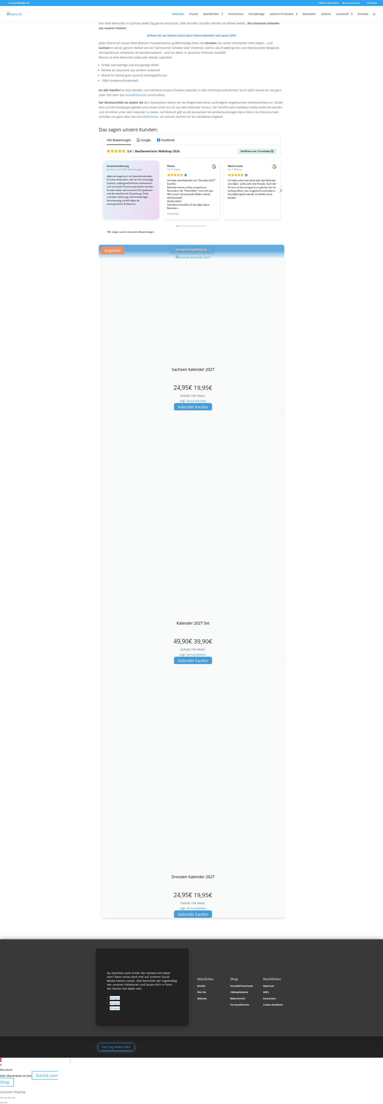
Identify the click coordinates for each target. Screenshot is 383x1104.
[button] (144, 140)
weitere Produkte (281, 14)
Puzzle (193, 14)
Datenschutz (269, 998)
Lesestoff (342, 14)
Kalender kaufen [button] (193, 407)
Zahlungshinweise (239, 992)
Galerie (326, 14)
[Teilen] (9, 1097)
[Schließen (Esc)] (13, 1097)
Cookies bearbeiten (273, 1004)
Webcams (202, 998)
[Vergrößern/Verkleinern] (1, 1097)
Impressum (268, 986)
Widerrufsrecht (237, 998)
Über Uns (201, 992)
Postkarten (235, 14)
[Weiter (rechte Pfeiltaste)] (5, 1102)
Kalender (178, 14)
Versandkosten (196, 401)
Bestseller (309, 14)
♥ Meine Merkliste (328, 3)
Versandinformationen (241, 986)
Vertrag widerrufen (239, 1004)
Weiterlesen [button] (173, 213)
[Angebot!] (193, 311)
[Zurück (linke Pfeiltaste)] (1, 1102)
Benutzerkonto (351, 3)
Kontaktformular (136, 95)
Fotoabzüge (257, 14)
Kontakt (363, 14)
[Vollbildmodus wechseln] (5, 1097)
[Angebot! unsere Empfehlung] (193, 515)
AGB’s (266, 992)
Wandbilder (211, 14)
